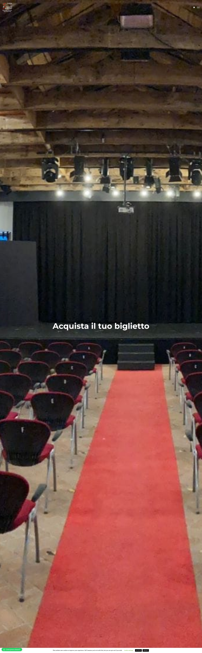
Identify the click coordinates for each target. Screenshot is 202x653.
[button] (12, 649)
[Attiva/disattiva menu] (198, 7)
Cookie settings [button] (128, 650)
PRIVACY (146, 650)
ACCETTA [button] (138, 650)
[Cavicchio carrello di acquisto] (194, 7)
